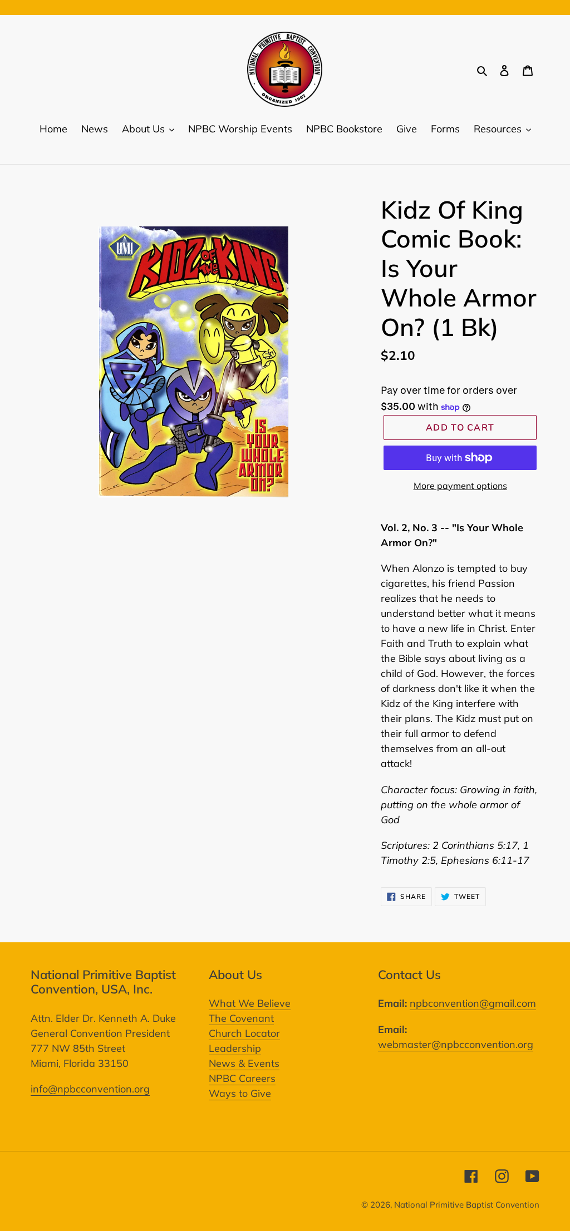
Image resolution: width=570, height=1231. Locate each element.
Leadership (235, 1048)
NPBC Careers (242, 1078)
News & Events (244, 1063)
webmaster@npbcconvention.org (455, 1044)
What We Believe (250, 1003)
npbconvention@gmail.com (473, 1003)
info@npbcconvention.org (90, 1088)
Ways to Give (240, 1093)
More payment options (460, 485)
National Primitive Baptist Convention (466, 1204)
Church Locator (244, 1033)
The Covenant (241, 1018)
